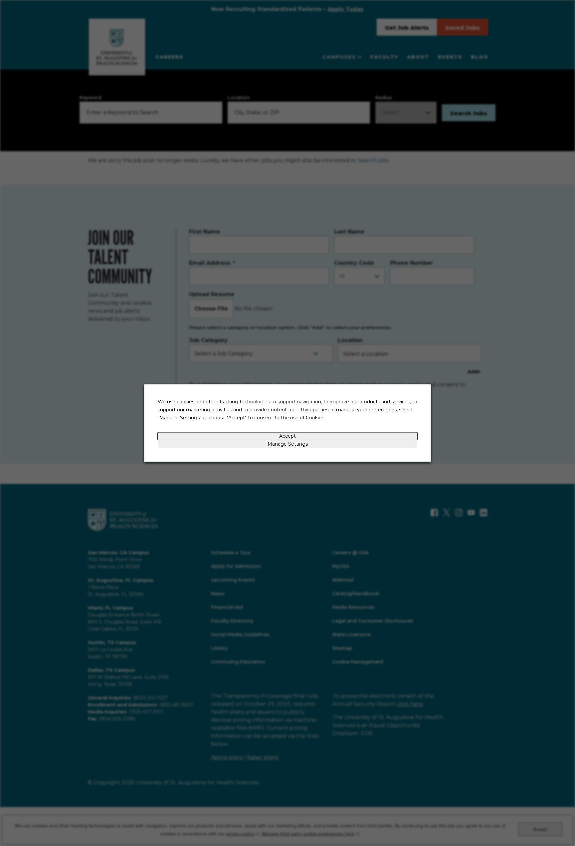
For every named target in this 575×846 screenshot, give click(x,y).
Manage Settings (288, 444)
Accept (287, 436)
